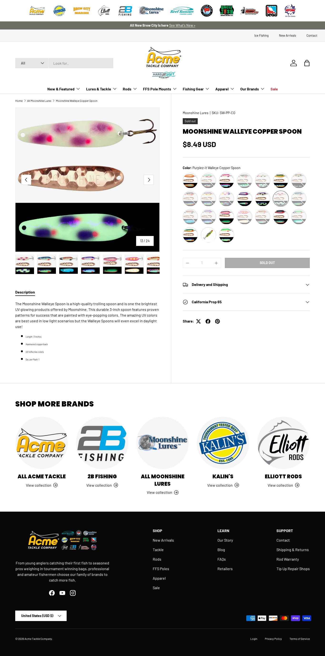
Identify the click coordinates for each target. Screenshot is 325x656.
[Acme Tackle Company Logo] (37, 11)
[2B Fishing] (102, 443)
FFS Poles (161, 568)
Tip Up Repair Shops (293, 568)
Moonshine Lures (195, 113)
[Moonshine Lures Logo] (151, 11)
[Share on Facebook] (208, 321)
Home (19, 100)
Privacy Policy (273, 638)
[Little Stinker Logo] (249, 10)
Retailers (225, 568)
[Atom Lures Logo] (290, 11)
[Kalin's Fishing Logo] (59, 11)
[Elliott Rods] (283, 443)
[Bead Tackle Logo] (271, 11)
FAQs (221, 559)
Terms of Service (300, 638)
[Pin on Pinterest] (217, 321)
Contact (311, 35)
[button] (307, 63)
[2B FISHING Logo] (125, 11)
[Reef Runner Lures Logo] (182, 11)
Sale (274, 89)
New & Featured (60, 89)
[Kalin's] (223, 443)
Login (253, 638)
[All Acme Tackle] (41, 443)
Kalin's (222, 476)
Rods (127, 89)
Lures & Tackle (98, 89)
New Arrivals (287, 35)
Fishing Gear (193, 89)
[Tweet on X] (198, 321)
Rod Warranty (287, 559)
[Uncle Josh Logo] (227, 11)
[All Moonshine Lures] (162, 443)
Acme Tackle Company (38, 638)
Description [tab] (25, 292)
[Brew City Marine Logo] (82, 10)
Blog (221, 549)
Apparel (222, 89)
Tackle (158, 549)
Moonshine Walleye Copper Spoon (76, 100)
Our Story (225, 540)
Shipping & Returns (292, 549)
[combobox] (64, 63)
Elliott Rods (283, 476)
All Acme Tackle (42, 476)
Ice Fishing (261, 35)
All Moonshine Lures (39, 100)
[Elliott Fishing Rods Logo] (104, 11)
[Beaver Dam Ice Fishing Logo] (207, 11)
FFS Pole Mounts (157, 89)
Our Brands (249, 89)
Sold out (267, 263)
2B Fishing (102, 476)
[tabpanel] (87, 331)
